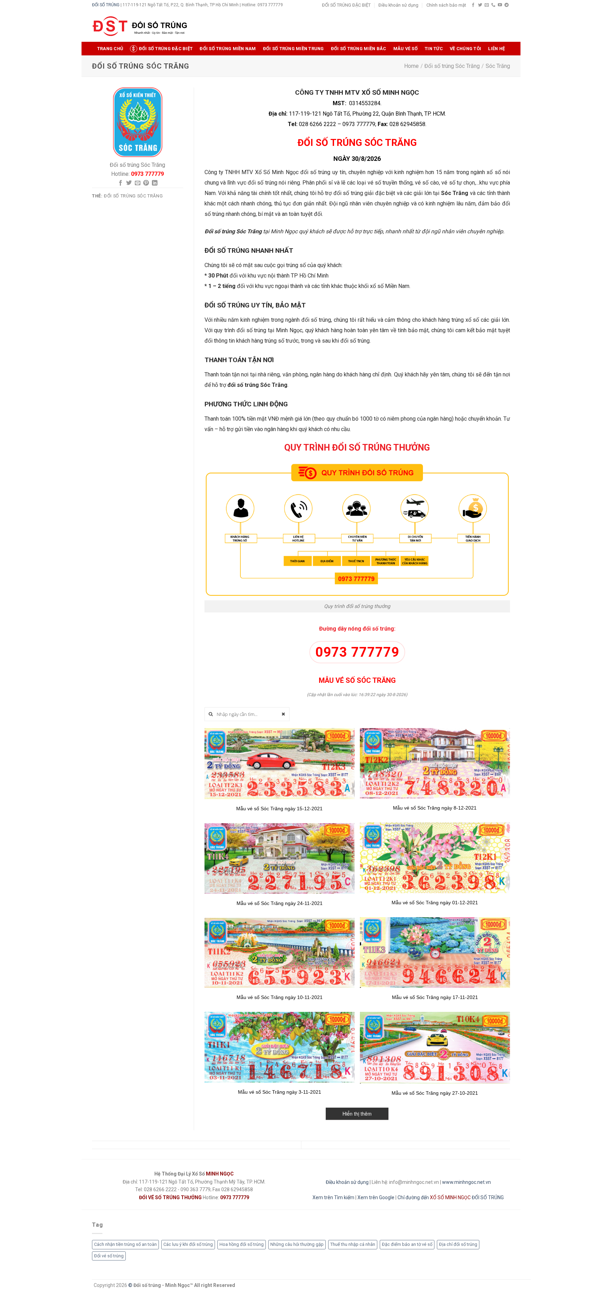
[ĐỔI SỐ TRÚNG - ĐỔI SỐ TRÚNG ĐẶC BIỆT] (140, 26)
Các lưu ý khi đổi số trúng (188, 1244)
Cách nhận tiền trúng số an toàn (125, 1244)
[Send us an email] (487, 5)
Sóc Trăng (498, 66)
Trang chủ (110, 48)
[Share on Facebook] (120, 183)
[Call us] (493, 5)
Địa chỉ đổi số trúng (458, 1244)
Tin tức (434, 48)
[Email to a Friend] (137, 183)
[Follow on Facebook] (473, 5)
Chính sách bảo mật (446, 5)
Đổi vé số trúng (109, 1255)
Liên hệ (496, 48)
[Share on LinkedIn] (154, 183)
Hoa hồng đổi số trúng (241, 1244)
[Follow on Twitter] (480, 5)
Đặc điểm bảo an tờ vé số (407, 1244)
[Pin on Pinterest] (146, 183)
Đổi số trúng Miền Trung (293, 48)
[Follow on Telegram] (506, 5)
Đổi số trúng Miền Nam (228, 48)
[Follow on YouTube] (500, 5)
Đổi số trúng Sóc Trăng (452, 66)
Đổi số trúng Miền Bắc (358, 48)
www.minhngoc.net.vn (466, 1182)
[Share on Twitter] (129, 183)
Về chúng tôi (465, 48)
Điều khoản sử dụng (398, 5)
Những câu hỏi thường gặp (297, 1244)
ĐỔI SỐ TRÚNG (105, 4)
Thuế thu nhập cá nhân (352, 1244)
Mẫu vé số (405, 48)
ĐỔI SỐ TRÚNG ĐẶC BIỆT (346, 5)
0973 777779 (357, 652)
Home (411, 66)
